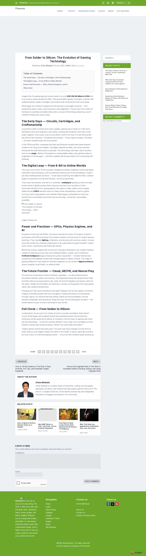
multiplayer (66, 183)
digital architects (86, 261)
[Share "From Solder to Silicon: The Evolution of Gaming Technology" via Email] (73, 352)
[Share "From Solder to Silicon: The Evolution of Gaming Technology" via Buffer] (65, 352)
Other (68, 66)
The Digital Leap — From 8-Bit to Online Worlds (42, 81)
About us (80, 510)
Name (17, 471)
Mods (111, 11)
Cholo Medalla (46, 66)
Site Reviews (123, 11)
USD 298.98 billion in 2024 (78, 96)
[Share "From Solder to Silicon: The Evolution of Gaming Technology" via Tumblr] (52, 352)
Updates (49, 513)
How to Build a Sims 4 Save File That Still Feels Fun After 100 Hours (116, 107)
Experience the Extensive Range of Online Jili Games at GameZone (116, 98)
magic (34, 153)
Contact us (80, 512)
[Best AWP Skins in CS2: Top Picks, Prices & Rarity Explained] (47, 415)
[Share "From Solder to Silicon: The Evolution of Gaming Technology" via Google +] (48, 352)
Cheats (71, 11)
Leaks (48, 507)
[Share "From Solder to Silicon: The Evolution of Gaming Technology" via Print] (78, 352)
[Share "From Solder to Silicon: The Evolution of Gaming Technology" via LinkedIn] (61, 352)
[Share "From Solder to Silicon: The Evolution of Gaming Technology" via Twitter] (43, 352)
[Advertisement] (73, 32)
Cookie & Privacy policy (85, 515)
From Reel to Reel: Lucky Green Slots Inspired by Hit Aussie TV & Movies (68, 426)
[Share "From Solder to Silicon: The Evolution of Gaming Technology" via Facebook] (39, 352)
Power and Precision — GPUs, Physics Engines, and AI (45, 84)
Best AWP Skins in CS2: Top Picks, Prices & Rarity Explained (47, 426)
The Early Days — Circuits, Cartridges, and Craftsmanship (47, 78)
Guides (101, 11)
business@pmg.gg (82, 504)
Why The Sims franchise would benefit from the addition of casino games (115, 82)
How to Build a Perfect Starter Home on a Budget (26, 425)
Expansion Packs (86, 11)
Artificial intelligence (30, 256)
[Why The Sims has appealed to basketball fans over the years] (89, 415)
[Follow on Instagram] (117, 504)
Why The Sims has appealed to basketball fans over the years (89, 426)
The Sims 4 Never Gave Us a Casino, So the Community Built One (116, 72)
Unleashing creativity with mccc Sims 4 (44, 3)
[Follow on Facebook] (108, 504)
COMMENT (20, 453)
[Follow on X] (112, 504)
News (60, 11)
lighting (45, 240)
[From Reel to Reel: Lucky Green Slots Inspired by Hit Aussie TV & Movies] (68, 414)
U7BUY (36, 191)
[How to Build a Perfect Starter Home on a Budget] (26, 414)
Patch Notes (51, 510)
